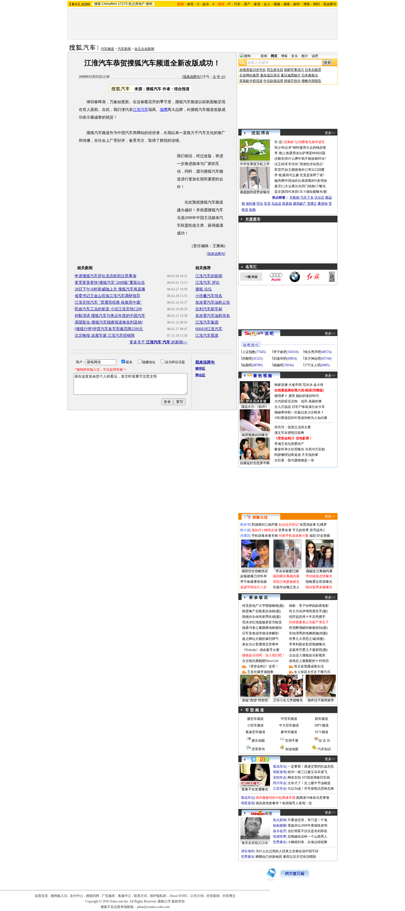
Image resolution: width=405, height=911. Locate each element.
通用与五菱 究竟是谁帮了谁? (303, 175)
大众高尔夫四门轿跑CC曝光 (305, 186)
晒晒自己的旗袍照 (269, 857)
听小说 (245, 530)
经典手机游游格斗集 (294, 536)
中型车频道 (289, 719)
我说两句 (329, 4)
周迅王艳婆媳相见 (286, 582)
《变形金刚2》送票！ (263, 666)
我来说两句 (191, 77)
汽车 (237, 4)
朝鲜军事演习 (294, 70)
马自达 (276, 203)
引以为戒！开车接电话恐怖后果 (311, 788)
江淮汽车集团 (206, 322)
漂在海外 (247, 851)
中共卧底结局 (273, 81)
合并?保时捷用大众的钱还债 (305, 147)
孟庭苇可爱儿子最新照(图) (308, 650)
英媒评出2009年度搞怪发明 (307, 825)
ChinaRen (109, 4)
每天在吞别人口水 (255, 843)
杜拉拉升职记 (289, 525)
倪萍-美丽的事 (311, 401)
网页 (274, 56)
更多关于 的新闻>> (158, 342)
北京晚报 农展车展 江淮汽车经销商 (105, 335)
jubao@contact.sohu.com (153, 907)
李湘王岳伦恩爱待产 (289, 444)
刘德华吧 (280, 358)
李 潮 (278, 153)
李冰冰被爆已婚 (287, 571)
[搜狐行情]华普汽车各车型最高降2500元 (109, 329)
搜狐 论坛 (203, 289)
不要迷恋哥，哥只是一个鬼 (307, 820)
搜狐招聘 (92, 896)
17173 (123, 4)
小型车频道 (255, 725)
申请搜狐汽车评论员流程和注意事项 (105, 276)
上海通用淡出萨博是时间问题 (303, 153)
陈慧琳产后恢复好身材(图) (261, 611)
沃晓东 (279, 159)
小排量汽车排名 (208, 296)
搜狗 (149, 4)
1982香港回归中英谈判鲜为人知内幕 (300, 418)
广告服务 (108, 896)
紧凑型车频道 (255, 732)
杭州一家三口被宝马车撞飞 (307, 772)
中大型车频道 (289, 725)
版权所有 (178, 901)
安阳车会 (279, 777)
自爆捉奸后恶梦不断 (255, 463)
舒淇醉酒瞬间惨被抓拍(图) (308, 628)
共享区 (245, 536)
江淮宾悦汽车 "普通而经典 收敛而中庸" (108, 302)
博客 (306, 4)
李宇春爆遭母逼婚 (253, 582)
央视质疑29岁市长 (252, 70)
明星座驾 (279, 772)
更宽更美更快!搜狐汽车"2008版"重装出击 (110, 282)
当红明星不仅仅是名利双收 (307, 831)
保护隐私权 (158, 896)
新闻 (264, 56)
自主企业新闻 (144, 49)
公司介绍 (197, 896)
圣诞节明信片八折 (253, 587)
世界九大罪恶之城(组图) (306, 639)
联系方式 (140, 896)
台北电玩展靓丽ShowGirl (260, 661)
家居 (257, 4)
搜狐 (97, 4)
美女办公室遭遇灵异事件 (260, 644)
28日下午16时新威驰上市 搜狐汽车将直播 (110, 289)
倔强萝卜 (281, 396)
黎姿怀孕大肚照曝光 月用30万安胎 (299, 449)
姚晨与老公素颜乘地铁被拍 (262, 628)
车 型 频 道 (254, 710)
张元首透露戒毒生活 (309, 666)
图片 (304, 56)
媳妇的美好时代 (307, 396)
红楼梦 (322, 525)
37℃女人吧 (312, 365)
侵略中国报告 (311, 81)
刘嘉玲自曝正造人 (286, 587)
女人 (267, 4)
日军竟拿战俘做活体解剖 (260, 633)
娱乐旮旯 (279, 831)
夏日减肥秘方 (291, 75)
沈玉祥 (279, 164)
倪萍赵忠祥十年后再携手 (307, 617)
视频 (277, 4)
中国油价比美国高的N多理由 (306, 181)
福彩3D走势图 (319, 536)
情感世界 (279, 836)
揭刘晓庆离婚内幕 (286, 576)
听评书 (245, 525)
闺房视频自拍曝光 (255, 435)
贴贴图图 (279, 825)
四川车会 (279, 783)
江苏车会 (279, 788)
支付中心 (76, 896)
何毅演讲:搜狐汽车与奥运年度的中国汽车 (110, 316)
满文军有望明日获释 (289, 433)
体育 (190, 4)
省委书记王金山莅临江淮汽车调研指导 (107, 296)
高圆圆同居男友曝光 (255, 192)
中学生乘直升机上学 (255, 164)
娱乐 (205, 4)
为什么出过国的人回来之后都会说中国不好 (287, 851)
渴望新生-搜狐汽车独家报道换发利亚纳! (109, 322)
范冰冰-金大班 (313, 385)
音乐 (294, 56)
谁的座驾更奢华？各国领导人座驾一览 (284, 803)
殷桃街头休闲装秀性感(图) (261, 617)
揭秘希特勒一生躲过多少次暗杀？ (299, 412)
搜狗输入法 (59, 896)
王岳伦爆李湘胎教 (260, 672)
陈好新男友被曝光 (319, 587)
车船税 (294, 197)
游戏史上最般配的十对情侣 (309, 661)
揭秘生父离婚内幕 (319, 571)
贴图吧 (247, 365)
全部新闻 (213, 896)
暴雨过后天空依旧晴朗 (299, 857)
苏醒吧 (247, 358)
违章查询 (258, 749)
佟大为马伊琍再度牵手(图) (308, 611)
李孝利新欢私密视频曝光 (307, 644)
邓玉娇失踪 (275, 70)
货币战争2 (317, 530)
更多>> (330, 133)
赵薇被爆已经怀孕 (253, 576)
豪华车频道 (289, 732)
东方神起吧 (312, 358)
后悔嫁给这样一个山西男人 (307, 836)
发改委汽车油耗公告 (212, 302)
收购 (252, 210)
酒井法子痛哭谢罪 (320, 700)
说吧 (315, 56)
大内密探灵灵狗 (286, 401)
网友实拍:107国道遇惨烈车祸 (309, 777)
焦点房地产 (136, 4)
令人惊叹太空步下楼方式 (312, 672)
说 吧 (269, 334)
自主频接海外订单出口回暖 (305, 170)
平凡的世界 (300, 530)
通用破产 (299, 203)
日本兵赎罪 (313, 70)
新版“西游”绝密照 (255, 700)
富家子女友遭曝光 (255, 789)
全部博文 (229, 896)
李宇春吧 (280, 352)
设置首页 (41, 896)
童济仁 (279, 186)
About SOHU (178, 896)
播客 (287, 4)
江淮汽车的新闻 (208, 276)
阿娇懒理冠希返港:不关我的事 (296, 455)
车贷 (267, 203)
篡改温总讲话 (270, 75)
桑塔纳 (323, 203)
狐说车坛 (279, 766)
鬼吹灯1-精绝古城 (264, 530)
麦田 (291, 396)
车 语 (278, 142)
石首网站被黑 (249, 75)
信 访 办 (324, 740)
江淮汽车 (140, 110)
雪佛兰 (312, 203)
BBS (316, 4)
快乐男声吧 (312, 352)
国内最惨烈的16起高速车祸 (275, 798)
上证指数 (248, 352)
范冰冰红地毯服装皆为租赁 (262, 622)
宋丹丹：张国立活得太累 (292, 427)
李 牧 (278, 175)
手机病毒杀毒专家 (265, 536)
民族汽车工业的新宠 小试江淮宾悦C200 (108, 309)
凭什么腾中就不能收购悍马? (305, 159)
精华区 (200, 368)
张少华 (279, 147)
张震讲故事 (307, 525)
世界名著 (284, 530)
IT (229, 4)
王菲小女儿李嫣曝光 (288, 700)
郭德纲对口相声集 (265, 525)
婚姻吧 (278, 365)
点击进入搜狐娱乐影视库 (307, 655)
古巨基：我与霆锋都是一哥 (294, 460)
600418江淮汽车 (208, 329)
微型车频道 (255, 719)
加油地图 (291, 749)
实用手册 (291, 740)
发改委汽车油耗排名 (212, 316)
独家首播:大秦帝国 (288, 385)
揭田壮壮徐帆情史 (255, 571)
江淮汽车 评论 (207, 282)
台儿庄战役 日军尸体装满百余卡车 (299, 407)
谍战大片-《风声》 (255, 407)
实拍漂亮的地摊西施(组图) (308, 633)
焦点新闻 (279, 820)
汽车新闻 (124, 49)
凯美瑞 (287, 203)
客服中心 (124, 896)
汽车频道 (107, 49)
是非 (277, 192)
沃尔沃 (319, 197)
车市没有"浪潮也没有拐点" (304, 164)
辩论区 (200, 375)
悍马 (259, 203)
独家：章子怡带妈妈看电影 (309, 606)
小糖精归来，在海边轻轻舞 (307, 842)
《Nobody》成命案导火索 (260, 650)
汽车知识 (324, 749)
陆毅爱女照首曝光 (319, 582)
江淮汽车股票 (206, 335)
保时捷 (251, 203)
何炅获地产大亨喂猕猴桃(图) (263, 606)
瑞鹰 (164, 110)
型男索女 (279, 842)
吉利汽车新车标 (208, 309)
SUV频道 (321, 732)
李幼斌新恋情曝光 (319, 576)
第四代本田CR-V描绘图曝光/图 (304, 192)
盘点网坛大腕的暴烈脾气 (260, 639)
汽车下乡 (307, 197)
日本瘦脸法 (309, 75)
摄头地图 (258, 740)
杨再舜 (279, 181)
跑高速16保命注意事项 (312, 798)
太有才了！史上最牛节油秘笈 (309, 783)
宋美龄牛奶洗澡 (251, 81)
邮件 (296, 4)
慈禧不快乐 (292, 81)
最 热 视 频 (262, 376)
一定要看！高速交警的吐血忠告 (311, 766)
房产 (247, 4)
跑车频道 (321, 719)
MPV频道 (322, 725)
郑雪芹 (279, 170)
